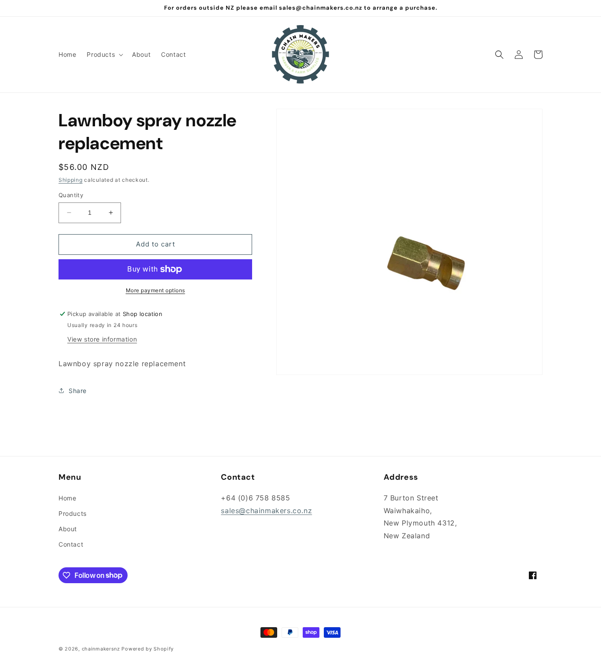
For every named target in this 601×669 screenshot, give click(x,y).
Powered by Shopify (147, 649)
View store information (102, 339)
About (68, 529)
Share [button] (78, 390)
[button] (104, 54)
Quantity (71, 194)
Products (73, 513)
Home (67, 498)
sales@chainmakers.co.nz (266, 510)
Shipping (71, 179)
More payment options (155, 290)
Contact (71, 544)
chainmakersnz (101, 649)
